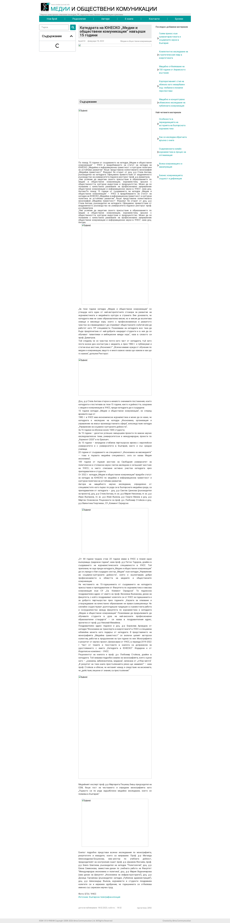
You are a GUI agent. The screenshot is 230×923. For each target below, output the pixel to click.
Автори (105, 18)
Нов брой (52, 18)
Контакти (154, 18)
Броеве (179, 18)
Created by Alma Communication (177, 921)
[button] (71, 36)
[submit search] (73, 27)
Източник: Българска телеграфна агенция (99, 897)
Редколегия (79, 18)
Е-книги (129, 18)
